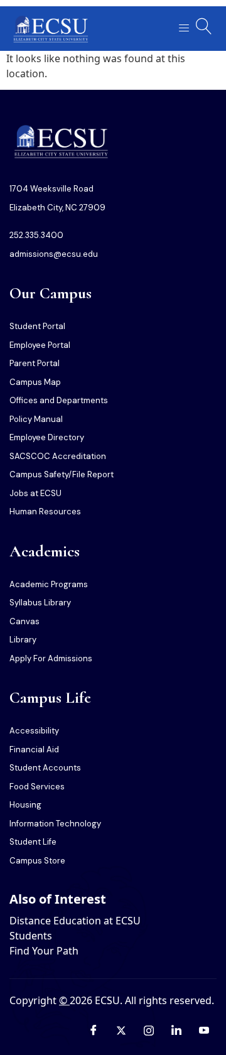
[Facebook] (93, 1029)
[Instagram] (148, 1029)
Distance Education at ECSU (75, 921)
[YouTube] (204, 1029)
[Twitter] (121, 1029)
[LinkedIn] (176, 1029)
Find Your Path (43, 951)
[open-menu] (180, 28)
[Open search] (204, 26)
